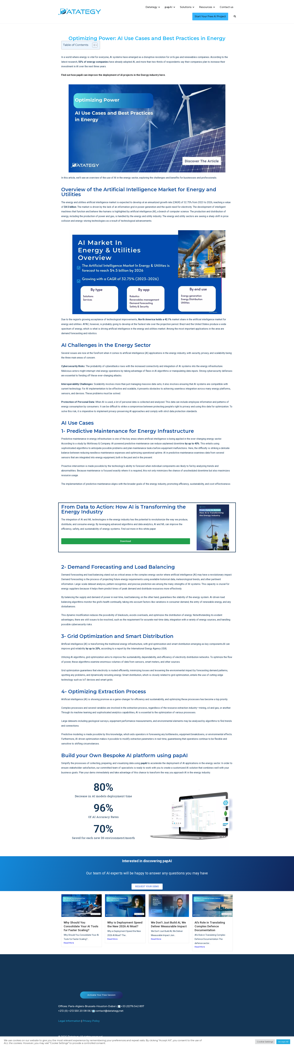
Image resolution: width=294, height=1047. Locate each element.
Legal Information (69, 1020)
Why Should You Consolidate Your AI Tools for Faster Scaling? (81, 926)
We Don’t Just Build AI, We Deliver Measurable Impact (169, 924)
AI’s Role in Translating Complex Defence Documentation (210, 926)
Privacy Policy (91, 1020)
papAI (168, 7)
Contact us (226, 7)
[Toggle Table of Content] (93, 45)
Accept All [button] (283, 1041)
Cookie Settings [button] (265, 1041)
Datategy (151, 7)
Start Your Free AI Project (210, 16)
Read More (69, 943)
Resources (205, 7)
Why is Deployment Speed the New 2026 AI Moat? (124, 924)
